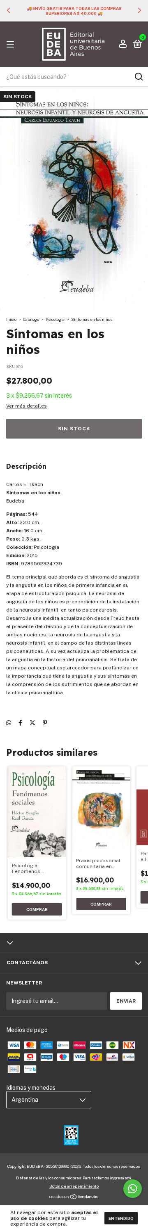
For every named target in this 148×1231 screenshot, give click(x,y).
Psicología (55, 319)
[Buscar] (138, 76)
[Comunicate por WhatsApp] (132, 1188)
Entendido (121, 1218)
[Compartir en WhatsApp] (8, 723)
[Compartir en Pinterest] (45, 723)
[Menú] (11, 45)
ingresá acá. (121, 1177)
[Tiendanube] (74, 1197)
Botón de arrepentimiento (74, 1186)
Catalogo (31, 319)
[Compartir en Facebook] (20, 723)
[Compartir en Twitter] (32, 723)
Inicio (11, 319)
